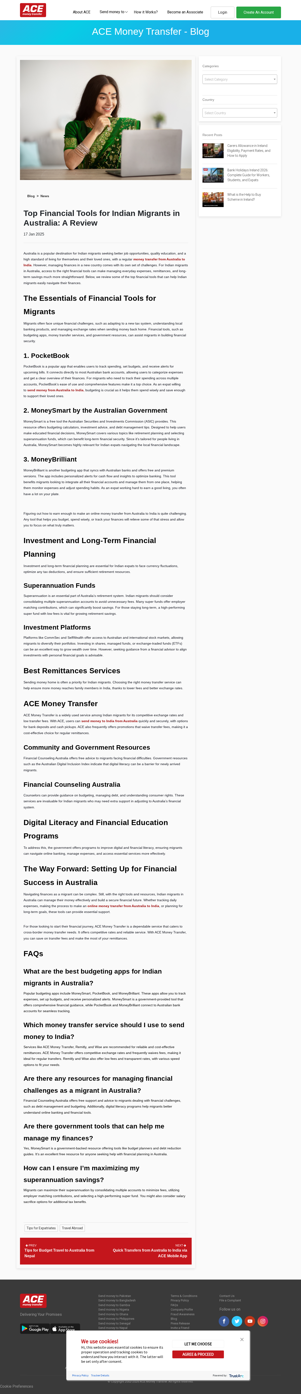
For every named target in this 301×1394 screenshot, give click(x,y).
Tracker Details (100, 1375)
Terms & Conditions (184, 1296)
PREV (32, 1245)
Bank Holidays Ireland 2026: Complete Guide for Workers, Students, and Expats (248, 175)
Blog (31, 196)
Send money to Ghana (113, 1314)
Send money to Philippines (116, 1318)
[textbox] (112, 11)
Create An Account (259, 12)
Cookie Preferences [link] (16, 1386)
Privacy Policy (180, 1300)
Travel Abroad (72, 1228)
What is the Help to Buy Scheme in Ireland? (244, 197)
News (44, 196)
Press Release (180, 1323)
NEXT (179, 1245)
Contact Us (226, 1296)
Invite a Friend (180, 1328)
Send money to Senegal (114, 1323)
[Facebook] (224, 1321)
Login (222, 12)
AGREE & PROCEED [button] (198, 1354)
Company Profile (182, 1309)
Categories (210, 66)
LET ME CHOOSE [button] (198, 1344)
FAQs (174, 1305)
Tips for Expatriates (41, 1228)
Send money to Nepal (112, 1328)
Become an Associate (185, 12)
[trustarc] (236, 1375)
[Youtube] (250, 1321)
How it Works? (146, 12)
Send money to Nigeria (113, 1309)
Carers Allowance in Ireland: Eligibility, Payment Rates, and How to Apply (248, 150)
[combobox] (112, 11)
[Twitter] (237, 1321)
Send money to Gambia (114, 1305)
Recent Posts (212, 135)
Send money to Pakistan (114, 1296)
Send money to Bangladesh (117, 1300)
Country (208, 100)
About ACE (81, 12)
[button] (242, 1339)
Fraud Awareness (182, 1314)
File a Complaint (230, 1300)
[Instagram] (262, 1321)
